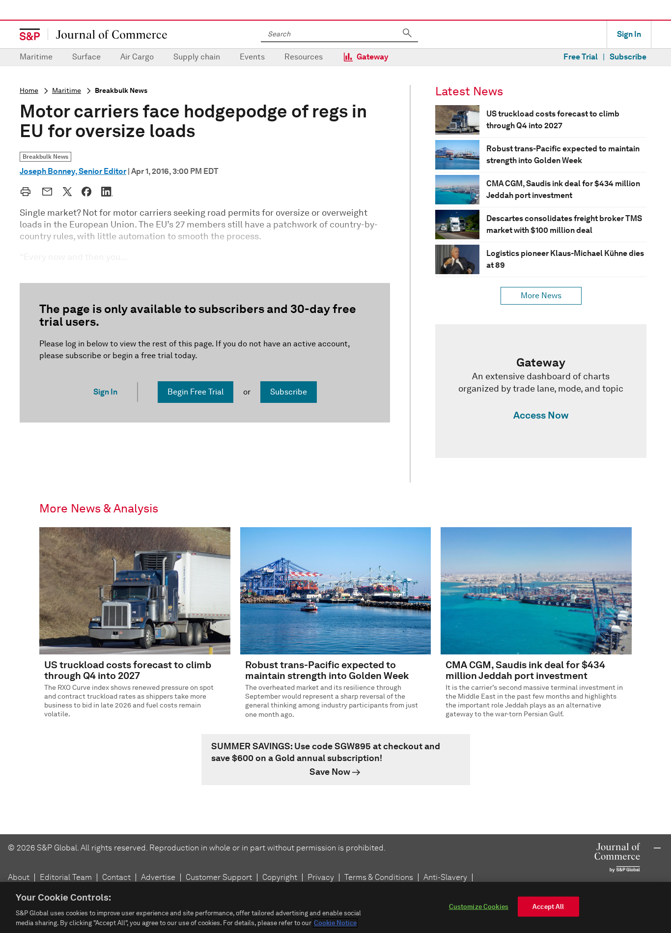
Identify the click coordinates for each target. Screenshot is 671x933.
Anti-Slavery (445, 877)
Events (252, 56)
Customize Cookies (478, 906)
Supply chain (196, 56)
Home (29, 90)
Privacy (321, 877)
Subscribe (628, 56)
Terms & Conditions (378, 877)
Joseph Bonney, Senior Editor (73, 171)
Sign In (629, 34)
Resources (303, 56)
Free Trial (580, 56)
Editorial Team (66, 877)
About (18, 877)
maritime (66, 90)
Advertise (158, 877)
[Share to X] (67, 191)
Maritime (36, 56)
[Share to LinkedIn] (107, 192)
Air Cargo (137, 56)
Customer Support (219, 877)
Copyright (279, 877)
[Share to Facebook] (86, 192)
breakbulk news (121, 90)
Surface (86, 56)
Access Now (540, 415)
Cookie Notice (335, 923)
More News (541, 295)
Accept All (548, 906)
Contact (116, 877)
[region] (335, 907)
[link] (540, 391)
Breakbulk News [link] (45, 156)
